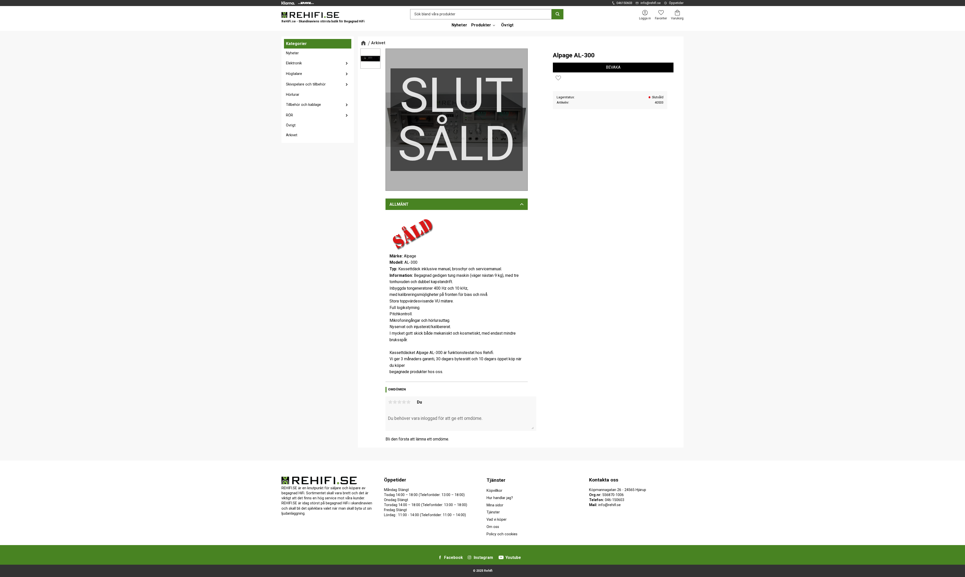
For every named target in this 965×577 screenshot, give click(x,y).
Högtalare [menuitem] (294, 74)
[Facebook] (440, 557)
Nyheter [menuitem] (459, 25)
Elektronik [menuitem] (294, 63)
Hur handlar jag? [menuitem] (500, 498)
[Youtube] (501, 557)
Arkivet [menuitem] (291, 135)
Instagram (483, 557)
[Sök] (557, 14)
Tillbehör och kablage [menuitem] (303, 105)
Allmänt (399, 204)
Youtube (513, 557)
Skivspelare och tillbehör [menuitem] (306, 84)
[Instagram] (469, 557)
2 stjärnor (395, 402)
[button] (661, 12)
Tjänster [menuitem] (496, 480)
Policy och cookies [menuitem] (502, 534)
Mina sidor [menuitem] (495, 505)
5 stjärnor (408, 402)
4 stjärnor (404, 402)
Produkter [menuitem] (481, 25)
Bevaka (613, 67)
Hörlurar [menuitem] (292, 95)
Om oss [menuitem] (493, 527)
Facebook (453, 557)
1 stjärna (390, 402)
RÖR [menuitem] (289, 115)
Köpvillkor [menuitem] (494, 491)
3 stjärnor (399, 402)
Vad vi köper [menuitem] (497, 519)
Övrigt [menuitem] (507, 25)
